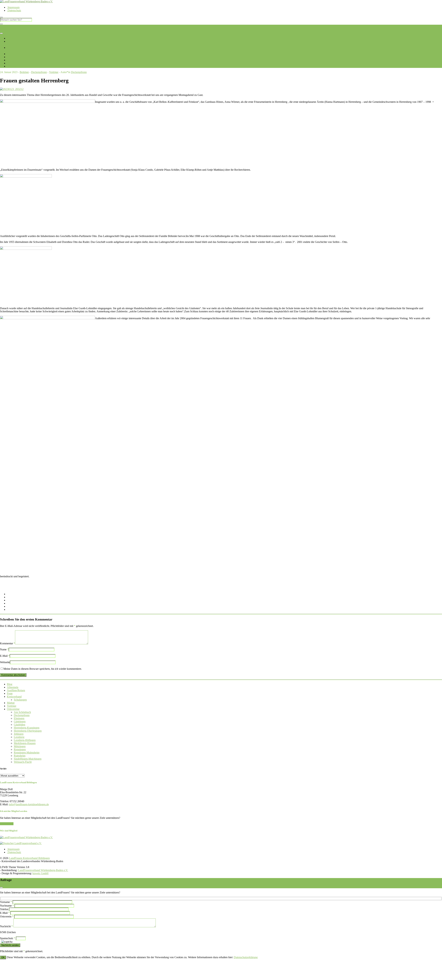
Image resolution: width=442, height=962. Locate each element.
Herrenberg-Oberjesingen (96, 50)
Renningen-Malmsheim (188, 50)
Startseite (12, 38)
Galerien (11, 63)
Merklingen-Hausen (141, 50)
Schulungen (20, 699)
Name (4, 649)
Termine (11, 56)
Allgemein (12, 687)
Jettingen (114, 50)
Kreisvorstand (14, 44)
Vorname (6, 902)
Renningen (169, 50)
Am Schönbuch (22, 712)
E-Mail (5, 655)
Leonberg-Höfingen (25, 740)
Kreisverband (14, 696)
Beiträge (24, 72)
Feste (10, 693)
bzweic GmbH (40, 873)
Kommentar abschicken (13, 675)
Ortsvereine (13, 47)
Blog (10, 60)
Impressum (13, 7)
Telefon (4, 909)
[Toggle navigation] (1, 33)
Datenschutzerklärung (246, 957)
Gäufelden (50, 50)
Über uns (12, 41)
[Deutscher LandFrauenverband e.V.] (21, 843)
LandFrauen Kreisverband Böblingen (20, 26)
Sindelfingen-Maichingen (226, 50)
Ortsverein (6, 916)
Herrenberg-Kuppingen (69, 50)
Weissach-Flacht (249, 50)
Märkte (11, 702)
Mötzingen (157, 50)
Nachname (7, 905)
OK (3, 957)
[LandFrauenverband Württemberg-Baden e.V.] (26, 837)
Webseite (5, 662)
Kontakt (11, 66)
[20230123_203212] (11, 89)
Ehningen (28, 50)
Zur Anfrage (6, 823)
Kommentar (7, 643)
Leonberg (124, 50)
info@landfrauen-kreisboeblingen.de (29, 804)
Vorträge (53, 72)
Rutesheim (206, 50)
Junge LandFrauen (17, 53)
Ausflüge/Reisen (16, 690)
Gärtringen (39, 50)
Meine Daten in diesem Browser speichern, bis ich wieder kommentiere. (42, 668)
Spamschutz (7, 938)
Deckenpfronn (15, 50)
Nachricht (6, 926)
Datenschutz (14, 10)
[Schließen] (1, 24)
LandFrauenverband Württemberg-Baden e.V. (43, 870)
